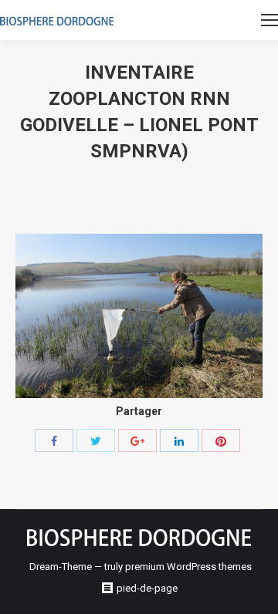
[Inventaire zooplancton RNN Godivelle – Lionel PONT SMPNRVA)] (139, 316)
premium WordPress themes (188, 566)
